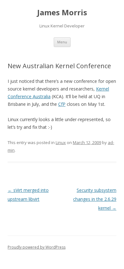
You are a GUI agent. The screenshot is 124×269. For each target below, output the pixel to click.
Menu (62, 42)
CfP (61, 104)
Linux (61, 142)
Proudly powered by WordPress (36, 247)
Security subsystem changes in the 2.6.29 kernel (94, 199)
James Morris (62, 13)
